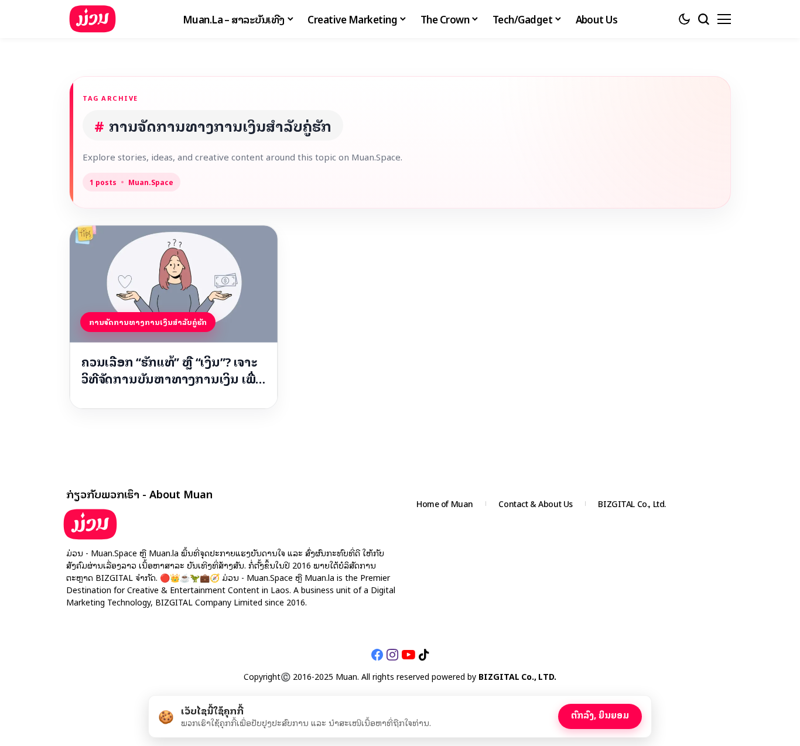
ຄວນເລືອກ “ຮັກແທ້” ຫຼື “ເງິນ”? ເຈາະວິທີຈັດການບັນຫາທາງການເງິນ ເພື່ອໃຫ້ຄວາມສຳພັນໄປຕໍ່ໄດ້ (172, 370)
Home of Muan (444, 503)
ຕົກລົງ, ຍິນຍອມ (600, 714)
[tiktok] (424, 655)
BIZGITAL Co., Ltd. (631, 503)
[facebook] (377, 655)
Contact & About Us (535, 503)
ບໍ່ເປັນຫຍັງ (528, 714)
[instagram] (392, 655)
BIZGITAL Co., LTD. (517, 676)
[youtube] (408, 654)
